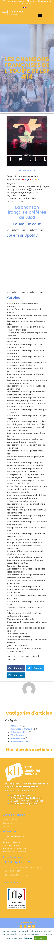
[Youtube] (29, 926)
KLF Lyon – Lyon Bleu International (26, 801)
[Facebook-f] (25, 926)
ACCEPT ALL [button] (40, 938)
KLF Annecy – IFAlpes (20, 795)
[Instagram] (21, 926)
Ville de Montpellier (20, 741)
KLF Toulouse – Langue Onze (23, 803)
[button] (40, 15)
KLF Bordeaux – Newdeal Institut (25, 798)
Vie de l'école (17, 738)
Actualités (15, 725)
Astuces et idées (18, 732)
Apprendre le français (21, 729)
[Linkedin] (33, 926)
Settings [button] (28, 938)
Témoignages (17, 735)
